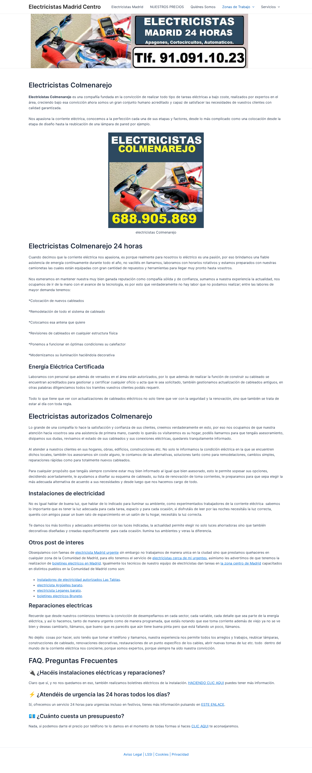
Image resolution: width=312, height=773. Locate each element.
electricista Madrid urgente (97, 552)
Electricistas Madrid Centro (65, 6)
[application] (252, 6)
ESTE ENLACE (212, 704)
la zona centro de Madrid (241, 563)
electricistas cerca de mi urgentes (179, 558)
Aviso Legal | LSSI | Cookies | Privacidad (156, 754)
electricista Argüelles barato (59, 585)
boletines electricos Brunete (59, 596)
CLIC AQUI (199, 726)
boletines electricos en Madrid (76, 563)
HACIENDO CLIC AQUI (206, 683)
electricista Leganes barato (59, 590)
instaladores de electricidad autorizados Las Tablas (78, 579)
